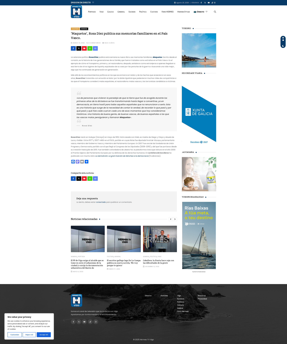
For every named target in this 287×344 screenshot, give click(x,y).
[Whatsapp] (89, 48)
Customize (14, 335)
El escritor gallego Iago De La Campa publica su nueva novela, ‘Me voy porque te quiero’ (124, 263)
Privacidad (202, 299)
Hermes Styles (183, 12)
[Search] (215, 11)
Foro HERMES (168, 12)
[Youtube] (84, 48)
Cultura (154, 12)
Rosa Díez (93, 57)
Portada (92, 12)
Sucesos (132, 12)
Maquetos (157, 57)
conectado (101, 202)
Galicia (110, 12)
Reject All (29, 335)
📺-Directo (199, 12)
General (121, 12)
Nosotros (202, 295)
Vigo (101, 12)
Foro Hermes (183, 311)
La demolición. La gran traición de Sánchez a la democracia (122, 156)
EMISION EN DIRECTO (81, 3)
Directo (148, 295)
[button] (171, 219)
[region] (29, 326)
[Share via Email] (95, 48)
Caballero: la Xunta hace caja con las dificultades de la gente (158, 262)
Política (143, 12)
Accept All (44, 335)
